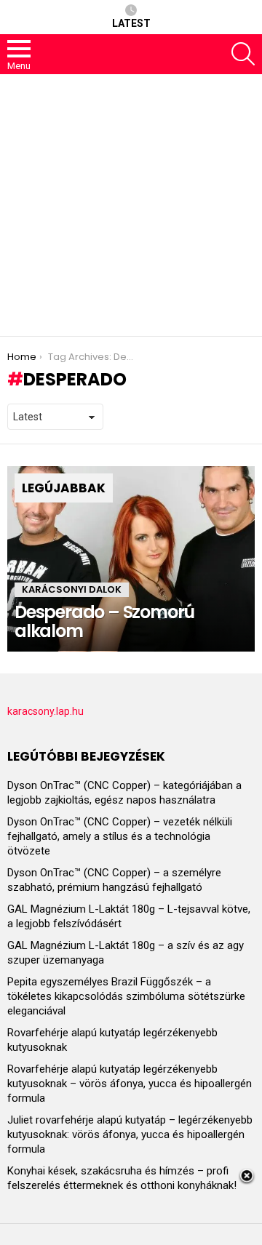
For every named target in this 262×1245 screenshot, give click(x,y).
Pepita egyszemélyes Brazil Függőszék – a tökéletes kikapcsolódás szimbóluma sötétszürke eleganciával (126, 996)
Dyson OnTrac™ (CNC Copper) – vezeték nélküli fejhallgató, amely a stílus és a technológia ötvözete (119, 836)
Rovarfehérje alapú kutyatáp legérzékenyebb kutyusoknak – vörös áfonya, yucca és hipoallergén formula (129, 1083)
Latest (131, 23)
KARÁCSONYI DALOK (72, 589)
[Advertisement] (131, 205)
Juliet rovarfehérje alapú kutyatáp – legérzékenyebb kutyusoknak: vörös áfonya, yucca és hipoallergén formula (130, 1134)
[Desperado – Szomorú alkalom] (131, 559)
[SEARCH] (243, 54)
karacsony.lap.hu (45, 711)
